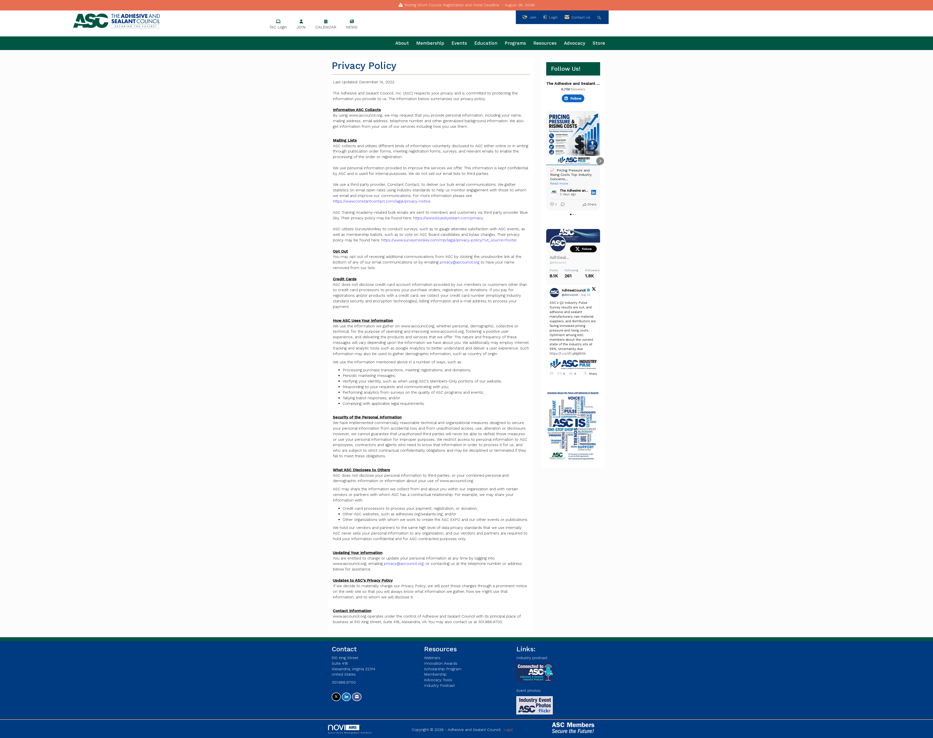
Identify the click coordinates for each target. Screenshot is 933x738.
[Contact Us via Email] (357, 697)
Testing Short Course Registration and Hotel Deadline (451, 5)
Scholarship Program (442, 669)
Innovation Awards (440, 663)
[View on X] (593, 290)
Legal (508, 729)
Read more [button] (559, 183)
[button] (546, 161)
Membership (430, 43)
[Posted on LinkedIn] (593, 192)
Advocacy (574, 43)
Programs (515, 43)
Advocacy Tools (438, 680)
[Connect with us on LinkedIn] (346, 697)
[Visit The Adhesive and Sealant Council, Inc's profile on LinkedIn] (555, 192)
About (402, 43)
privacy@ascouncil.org (459, 262)
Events (459, 43)
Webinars (432, 657)
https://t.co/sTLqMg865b (568, 353)
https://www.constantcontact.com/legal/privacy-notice (381, 201)
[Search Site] (600, 17)
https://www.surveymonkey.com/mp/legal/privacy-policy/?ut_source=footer (449, 240)
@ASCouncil (558, 262)
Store (599, 43)
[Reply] (552, 374)
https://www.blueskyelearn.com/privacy (448, 218)
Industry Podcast (439, 685)
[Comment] (561, 204)
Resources (545, 43)
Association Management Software (350, 733)
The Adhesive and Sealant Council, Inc (573, 83)
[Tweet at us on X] (336, 697)
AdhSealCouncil (560, 257)
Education (485, 43)
